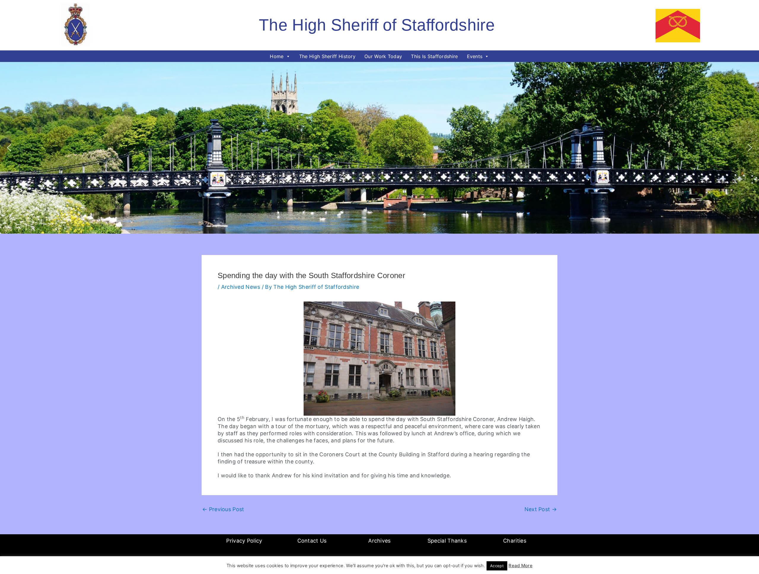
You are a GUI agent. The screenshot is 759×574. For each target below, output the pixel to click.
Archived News (240, 287)
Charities (514, 541)
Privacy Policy (244, 541)
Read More (520, 565)
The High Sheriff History (327, 56)
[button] (9, 147)
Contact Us (312, 541)
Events (475, 56)
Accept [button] (497, 565)
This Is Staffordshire (434, 56)
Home (276, 56)
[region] (379, 148)
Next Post (540, 509)
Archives (379, 541)
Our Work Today (383, 56)
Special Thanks (447, 541)
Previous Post (223, 509)
